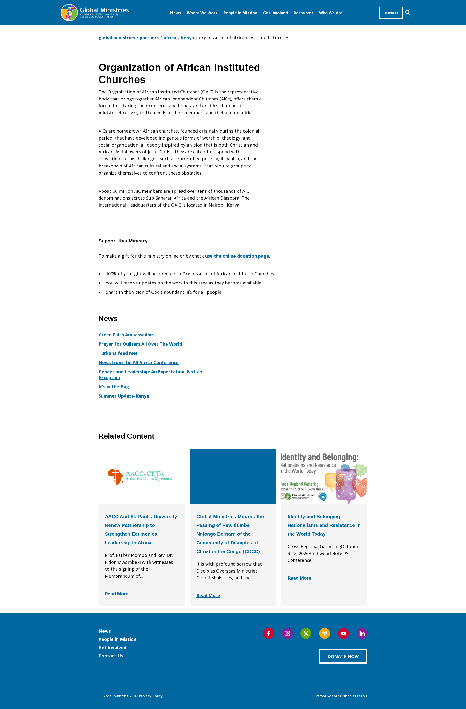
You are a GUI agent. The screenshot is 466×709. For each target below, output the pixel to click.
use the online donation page (237, 256)
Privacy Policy (151, 696)
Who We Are (330, 13)
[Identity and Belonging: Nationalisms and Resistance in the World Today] (324, 476)
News (175, 13)
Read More (117, 594)
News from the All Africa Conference (139, 362)
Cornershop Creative (349, 696)
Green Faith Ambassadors (126, 335)
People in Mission (240, 13)
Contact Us (111, 656)
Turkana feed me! (119, 353)
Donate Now (343, 656)
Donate (391, 12)
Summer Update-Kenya (124, 396)
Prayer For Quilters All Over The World (140, 344)
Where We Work (202, 13)
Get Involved (275, 13)
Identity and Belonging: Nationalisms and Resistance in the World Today (324, 525)
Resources (303, 13)
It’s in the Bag (114, 387)
